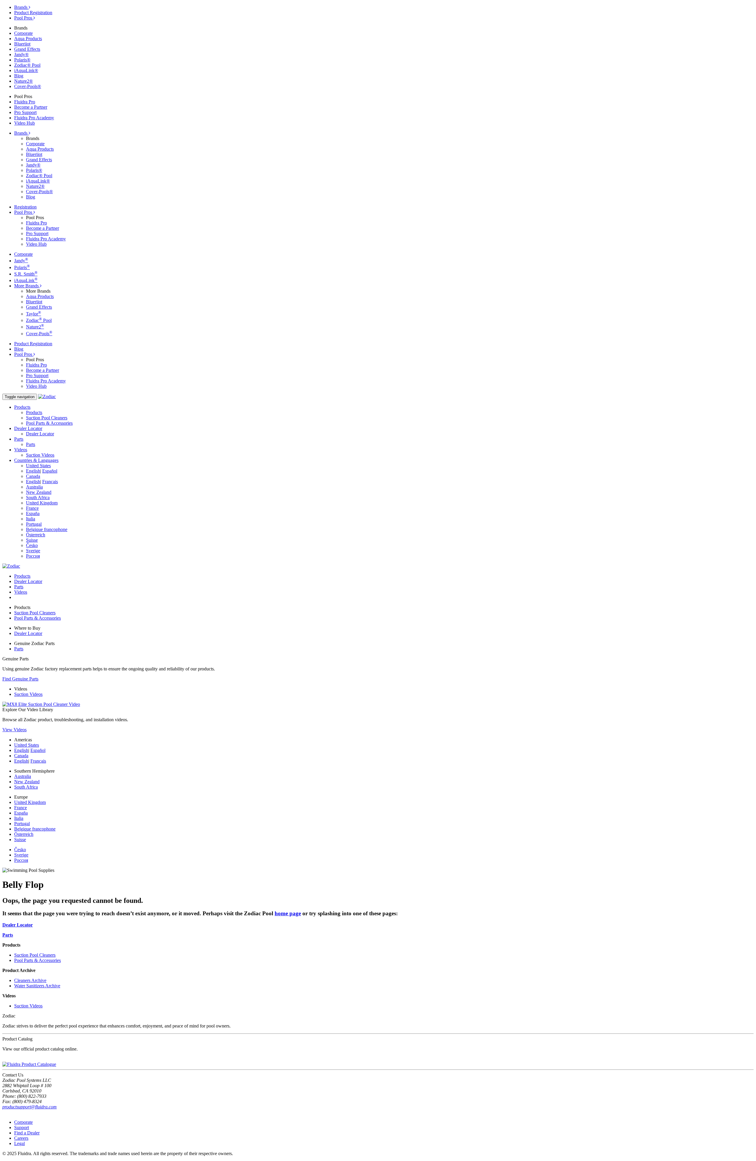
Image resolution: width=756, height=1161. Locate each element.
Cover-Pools (39, 333)
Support (21, 1127)
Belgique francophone (46, 529)
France (32, 508)
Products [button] (22, 407)
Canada (33, 476)
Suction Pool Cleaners (46, 417)
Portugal (34, 524)
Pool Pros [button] (23, 212)
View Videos (14, 729)
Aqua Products (28, 38)
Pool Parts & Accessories (49, 423)
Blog (18, 75)
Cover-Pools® (27, 86)
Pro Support (25, 112)
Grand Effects (27, 49)
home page (288, 913)
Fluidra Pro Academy (34, 117)
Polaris (22, 267)
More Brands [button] (27, 285)
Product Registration (33, 12)
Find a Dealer (27, 1132)
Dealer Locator (40, 433)
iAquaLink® (26, 70)
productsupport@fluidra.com (29, 1106)
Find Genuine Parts (20, 678)
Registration (25, 206)
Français (50, 481)
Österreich (35, 534)
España (33, 513)
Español (49, 470)
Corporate (23, 33)
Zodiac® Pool (27, 65)
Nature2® (23, 81)
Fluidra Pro (24, 101)
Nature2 (35, 326)
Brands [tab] (21, 7)
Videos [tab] (20, 592)
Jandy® (21, 54)
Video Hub (24, 123)
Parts (30, 444)
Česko (32, 545)
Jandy (21, 260)
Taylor (33, 313)
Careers (21, 1138)
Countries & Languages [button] (36, 460)
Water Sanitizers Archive (37, 985)
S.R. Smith (26, 273)
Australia (34, 486)
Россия (33, 555)
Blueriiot (22, 43)
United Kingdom (42, 502)
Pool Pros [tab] (23, 17)
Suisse (32, 540)
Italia (30, 518)
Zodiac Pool (39, 320)
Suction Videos (40, 454)
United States (38, 465)
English (33, 470)
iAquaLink (26, 280)
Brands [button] (21, 133)
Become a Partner (30, 107)
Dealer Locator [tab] (28, 581)
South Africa (38, 497)
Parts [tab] (18, 586)
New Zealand (38, 492)
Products (34, 412)
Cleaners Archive (30, 980)
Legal (19, 1143)
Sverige (33, 550)
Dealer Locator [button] (28, 428)
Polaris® (22, 59)
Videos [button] (20, 449)
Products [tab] (22, 576)
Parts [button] (18, 439)
